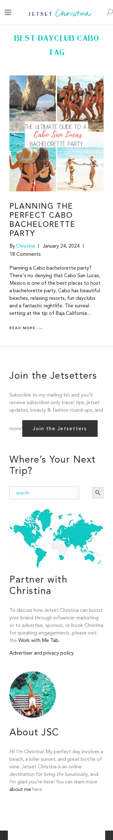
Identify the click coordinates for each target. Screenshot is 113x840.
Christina (25, 246)
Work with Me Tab (38, 640)
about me (20, 789)
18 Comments (25, 254)
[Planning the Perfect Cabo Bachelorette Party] (56, 133)
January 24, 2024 (61, 246)
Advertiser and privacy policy (41, 653)
